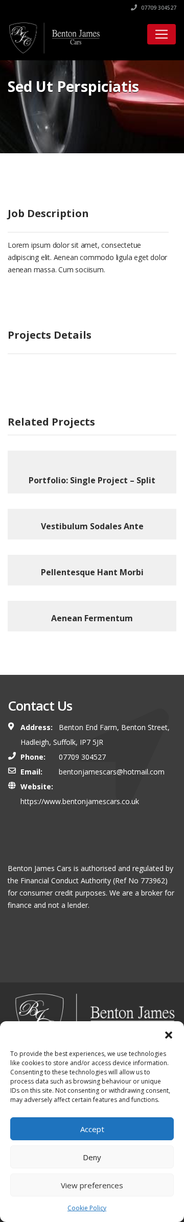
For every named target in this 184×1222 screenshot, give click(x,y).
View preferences (92, 1185)
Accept (92, 1129)
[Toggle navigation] (161, 34)
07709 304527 (158, 7)
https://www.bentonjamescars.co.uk (79, 801)
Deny (92, 1157)
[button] (169, 1034)
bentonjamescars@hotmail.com (112, 772)
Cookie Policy (86, 1208)
